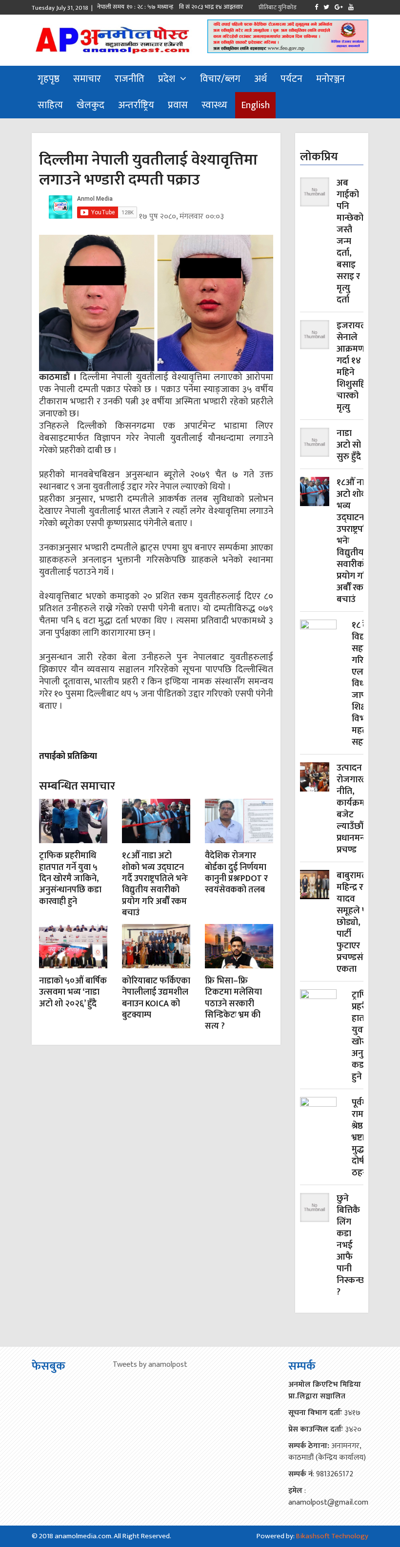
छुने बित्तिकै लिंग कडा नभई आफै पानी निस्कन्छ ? (351, 1245)
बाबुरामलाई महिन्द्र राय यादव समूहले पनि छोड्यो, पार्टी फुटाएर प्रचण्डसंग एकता (356, 922)
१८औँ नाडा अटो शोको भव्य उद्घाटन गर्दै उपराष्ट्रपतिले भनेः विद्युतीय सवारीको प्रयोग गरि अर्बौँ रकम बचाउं (155, 884)
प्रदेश (166, 79)
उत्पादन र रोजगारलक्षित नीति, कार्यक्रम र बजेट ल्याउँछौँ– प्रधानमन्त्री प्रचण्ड (359, 809)
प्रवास (178, 105)
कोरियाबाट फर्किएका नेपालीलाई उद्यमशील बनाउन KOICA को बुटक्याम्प (156, 998)
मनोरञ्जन (330, 79)
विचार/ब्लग (220, 79)
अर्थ (260, 79)
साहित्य (50, 105)
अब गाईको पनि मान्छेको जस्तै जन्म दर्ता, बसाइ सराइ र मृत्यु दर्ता (350, 241)
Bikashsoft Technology (332, 1536)
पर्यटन (291, 79)
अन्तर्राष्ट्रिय (136, 105)
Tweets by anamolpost (150, 1364)
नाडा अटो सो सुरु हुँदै (349, 445)
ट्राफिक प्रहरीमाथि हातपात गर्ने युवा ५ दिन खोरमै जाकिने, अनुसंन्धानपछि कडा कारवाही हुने (70, 879)
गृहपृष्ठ (49, 79)
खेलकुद (90, 105)
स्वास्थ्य (214, 105)
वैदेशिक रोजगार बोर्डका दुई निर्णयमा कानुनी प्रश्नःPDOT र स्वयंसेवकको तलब (236, 873)
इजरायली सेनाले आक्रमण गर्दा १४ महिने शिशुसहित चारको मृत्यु (354, 367)
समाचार (87, 79)
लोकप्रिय (319, 157)
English (255, 105)
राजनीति (129, 79)
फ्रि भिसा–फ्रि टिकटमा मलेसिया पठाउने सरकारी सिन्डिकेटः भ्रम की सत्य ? (233, 1004)
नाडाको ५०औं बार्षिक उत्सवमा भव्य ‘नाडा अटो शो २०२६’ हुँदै (73, 992)
